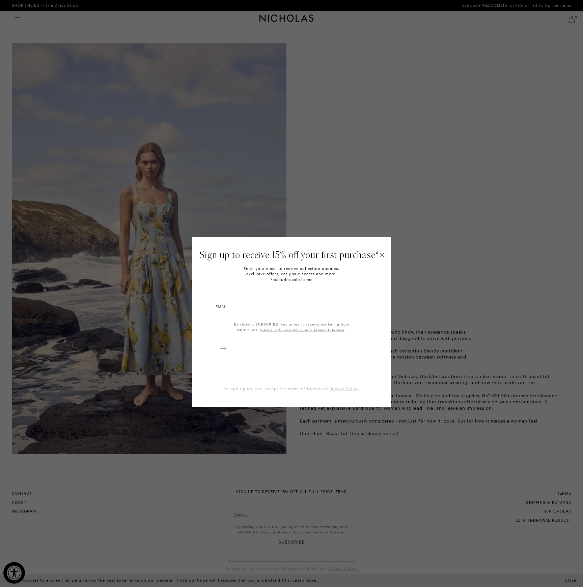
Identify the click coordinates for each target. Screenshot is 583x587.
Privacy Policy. (345, 389)
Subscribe (221, 349)
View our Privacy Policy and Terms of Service (302, 330)
